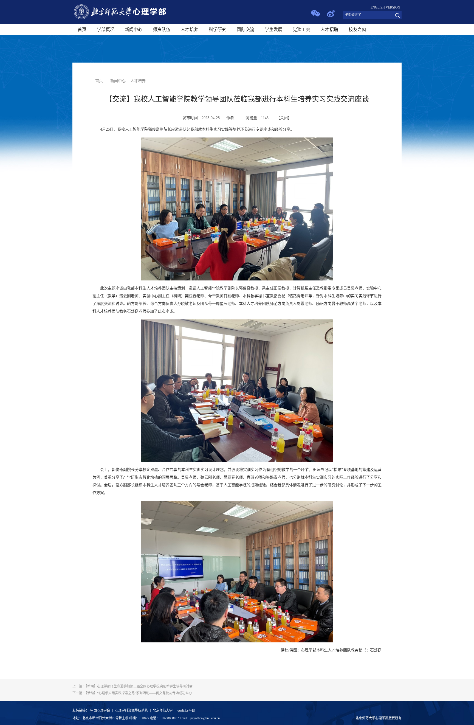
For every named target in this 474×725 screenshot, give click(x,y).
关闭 (284, 118)
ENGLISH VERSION (385, 7)
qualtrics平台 (186, 710)
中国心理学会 (100, 710)
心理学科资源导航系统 (131, 710)
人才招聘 (329, 29)
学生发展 (273, 29)
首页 (82, 29)
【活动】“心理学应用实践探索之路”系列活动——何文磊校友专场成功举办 (132, 693)
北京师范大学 (163, 710)
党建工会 (301, 29)
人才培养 (189, 29)
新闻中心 (133, 29)
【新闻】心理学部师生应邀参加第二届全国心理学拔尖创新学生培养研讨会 (132, 686)
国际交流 (245, 29)
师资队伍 (161, 29)
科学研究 (217, 29)
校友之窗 (357, 29)
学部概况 (105, 29)
